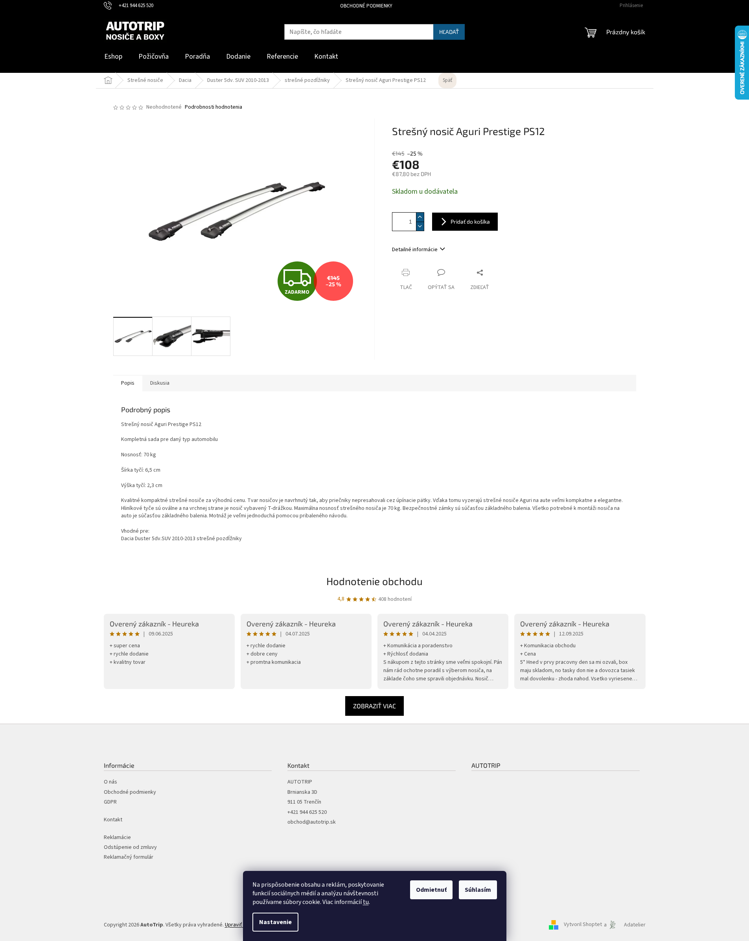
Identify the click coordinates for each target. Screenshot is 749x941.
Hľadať (449, 31)
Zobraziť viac (374, 705)
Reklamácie (117, 837)
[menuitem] (113, 56)
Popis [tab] (127, 383)
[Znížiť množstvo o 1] (420, 226)
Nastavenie (275, 922)
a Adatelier (625, 925)
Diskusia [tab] (159, 383)
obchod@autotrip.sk (311, 822)
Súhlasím (478, 889)
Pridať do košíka (470, 221)
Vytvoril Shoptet (583, 925)
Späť (447, 80)
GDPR (110, 802)
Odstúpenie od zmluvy (130, 847)
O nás (110, 782)
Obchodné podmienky (366, 5)
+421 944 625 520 (307, 812)
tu (366, 902)
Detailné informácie (415, 250)
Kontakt (113, 820)
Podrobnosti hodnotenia (213, 107)
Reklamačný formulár (128, 857)
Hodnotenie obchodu (374, 581)
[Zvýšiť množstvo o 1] (420, 217)
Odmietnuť (431, 889)
